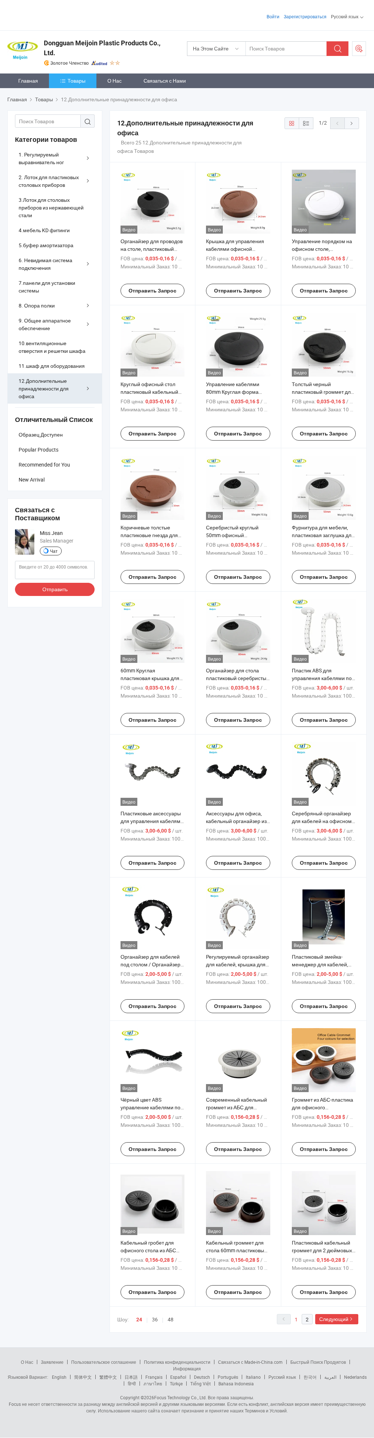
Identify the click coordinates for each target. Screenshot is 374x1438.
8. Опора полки (37, 305)
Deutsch (202, 1377)
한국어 (310, 1377)
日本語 (131, 1377)
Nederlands (355, 1377)
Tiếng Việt (200, 1383)
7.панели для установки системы (47, 286)
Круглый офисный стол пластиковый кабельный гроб (149, 392)
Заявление (52, 1362)
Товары (76, 80)
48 (170, 1319)
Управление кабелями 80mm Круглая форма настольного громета (232, 392)
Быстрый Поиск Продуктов (318, 1362)
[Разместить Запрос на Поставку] (359, 48)
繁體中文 (108, 1377)
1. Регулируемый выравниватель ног (41, 158)
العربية (330, 1377)
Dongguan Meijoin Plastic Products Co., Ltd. (102, 48)
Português (228, 1377)
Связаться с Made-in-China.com (250, 1362)
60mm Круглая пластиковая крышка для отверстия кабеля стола (150, 678)
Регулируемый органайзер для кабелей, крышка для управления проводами (237, 964)
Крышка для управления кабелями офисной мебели (235, 249)
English (59, 1377)
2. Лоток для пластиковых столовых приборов (49, 181)
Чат (54, 551)
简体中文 (83, 1377)
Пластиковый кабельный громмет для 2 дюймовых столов (322, 1250)
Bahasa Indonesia (236, 1383)
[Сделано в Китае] (54, 14)
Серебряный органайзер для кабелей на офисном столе (322, 821)
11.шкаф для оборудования (52, 365)
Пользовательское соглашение (103, 1362)
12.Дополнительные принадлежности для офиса (44, 388)
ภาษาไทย (153, 1383)
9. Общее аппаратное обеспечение (45, 324)
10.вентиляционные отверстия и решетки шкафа (52, 347)
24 (139, 1319)
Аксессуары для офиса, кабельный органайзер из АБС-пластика (236, 821)
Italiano (253, 1377)
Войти (273, 16)
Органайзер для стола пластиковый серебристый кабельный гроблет (237, 678)
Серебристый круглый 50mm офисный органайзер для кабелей (235, 535)
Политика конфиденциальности (177, 1362)
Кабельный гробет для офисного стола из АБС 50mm (148, 1250)
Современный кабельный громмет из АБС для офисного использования (236, 1107)
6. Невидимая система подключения (45, 264)
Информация (187, 1368)
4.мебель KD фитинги (44, 230)
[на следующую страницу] (352, 123)
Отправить (55, 589)
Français (154, 1377)
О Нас (114, 80)
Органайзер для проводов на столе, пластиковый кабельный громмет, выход (152, 249)
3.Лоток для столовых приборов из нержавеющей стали (51, 207)
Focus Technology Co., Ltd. (180, 1397)
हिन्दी (132, 1383)
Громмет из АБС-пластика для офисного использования (322, 1107)
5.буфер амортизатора (46, 245)
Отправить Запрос (152, 291)
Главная (28, 80)
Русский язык (282, 1377)
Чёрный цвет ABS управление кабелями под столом (152, 1107)
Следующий (333, 1319)
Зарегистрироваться (305, 16)
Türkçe (176, 1383)
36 (155, 1319)
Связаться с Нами (165, 80)
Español (178, 1377)
